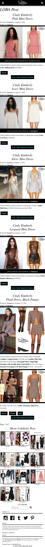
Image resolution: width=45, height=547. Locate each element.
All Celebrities (22, 504)
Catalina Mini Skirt (35, 359)
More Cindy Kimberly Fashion (22, 77)
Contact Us (12, 532)
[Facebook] (12, 521)
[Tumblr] (19, 521)
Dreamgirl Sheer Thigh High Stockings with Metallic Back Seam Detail (19, 362)
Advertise (5, 532)
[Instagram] (5, 521)
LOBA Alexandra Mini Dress (28, 405)
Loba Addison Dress (7, 67)
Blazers (4, 413)
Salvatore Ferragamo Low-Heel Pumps (14, 366)
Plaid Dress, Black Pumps (22, 299)
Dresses (4, 73)
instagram (34, 131)
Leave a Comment (6, 24)
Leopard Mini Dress (22, 229)
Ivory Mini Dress (22, 88)
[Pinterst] (32, 521)
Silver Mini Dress (22, 159)
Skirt (20, 413)
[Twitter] (25, 521)
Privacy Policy (6, 544)
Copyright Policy (16, 544)
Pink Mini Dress (22, 18)
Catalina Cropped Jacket (9, 359)
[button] (3, 2)
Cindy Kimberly (22, 14)
